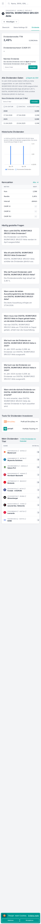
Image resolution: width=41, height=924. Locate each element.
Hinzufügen (10, 22)
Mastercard (11, 453)
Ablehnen (11, 920)
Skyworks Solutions (14, 460)
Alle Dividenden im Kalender (28, 440)
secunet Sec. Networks (16, 506)
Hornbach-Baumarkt (15, 475)
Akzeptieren (29, 920)
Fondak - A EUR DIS (14, 491)
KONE (9, 521)
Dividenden (36, 27)
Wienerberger (12, 498)
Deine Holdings (20, 27)
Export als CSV (32, 78)
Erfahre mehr (33, 916)
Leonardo (11, 513)
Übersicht (5, 27)
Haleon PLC (11, 468)
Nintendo (10, 483)
